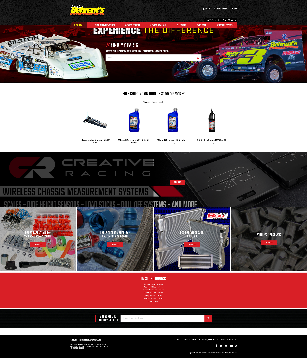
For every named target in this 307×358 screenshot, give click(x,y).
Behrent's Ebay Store (226, 25)
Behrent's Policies (229, 340)
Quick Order (221, 9)
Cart (235, 9)
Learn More (38, 244)
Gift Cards (181, 25)
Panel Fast (201, 25)
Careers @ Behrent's (208, 340)
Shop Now (78, 25)
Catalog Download (158, 25)
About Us (176, 340)
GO (208, 318)
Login (207, 9)
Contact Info (190, 340)
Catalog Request (132, 25)
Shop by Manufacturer (105, 25)
